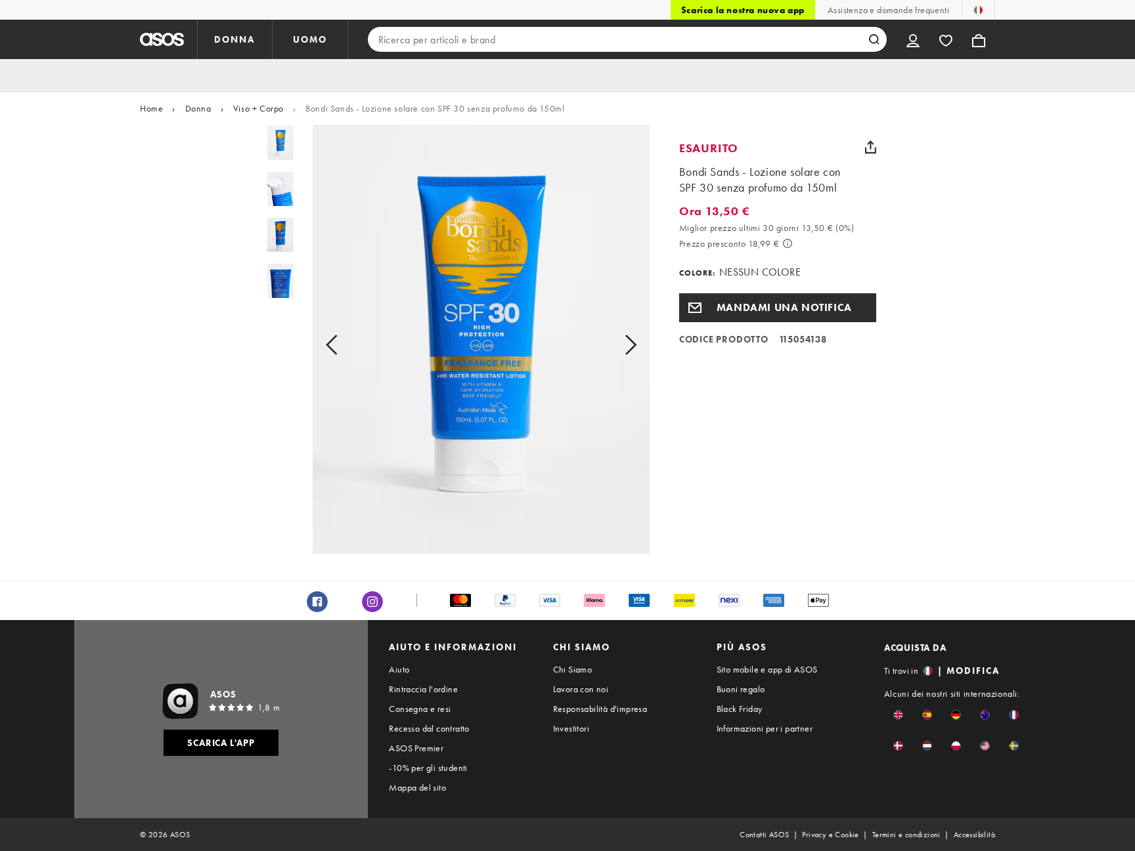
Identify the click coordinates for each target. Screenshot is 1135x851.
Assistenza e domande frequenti (888, 10)
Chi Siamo (572, 669)
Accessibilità (974, 834)
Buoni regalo (741, 689)
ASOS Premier (416, 748)
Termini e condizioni (906, 834)
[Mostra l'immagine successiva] (616, 344)
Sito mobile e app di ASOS (767, 669)
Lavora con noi (581, 689)
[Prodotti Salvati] (945, 39)
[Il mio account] (913, 39)
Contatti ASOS (764, 834)
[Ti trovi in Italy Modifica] (978, 10)
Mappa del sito (417, 787)
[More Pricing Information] (787, 243)
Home (151, 108)
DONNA (234, 39)
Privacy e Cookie (830, 834)
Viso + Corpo (258, 108)
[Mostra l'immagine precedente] (346, 344)
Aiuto (399, 669)
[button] (777, 307)
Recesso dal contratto (429, 728)
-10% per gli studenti (428, 768)
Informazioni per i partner (764, 728)
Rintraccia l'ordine (423, 689)
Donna (198, 108)
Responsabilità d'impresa (600, 709)
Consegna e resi (420, 709)
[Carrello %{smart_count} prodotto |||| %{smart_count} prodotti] (978, 39)
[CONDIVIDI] (871, 147)
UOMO (310, 39)
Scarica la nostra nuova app (743, 10)
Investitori (571, 728)
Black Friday (740, 709)
